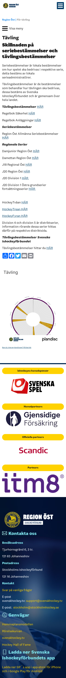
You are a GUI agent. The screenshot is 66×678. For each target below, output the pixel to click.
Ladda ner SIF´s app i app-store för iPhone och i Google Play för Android (31, 669)
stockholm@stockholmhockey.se (36, 607)
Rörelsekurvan (12, 631)
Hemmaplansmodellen (17, 624)
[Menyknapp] (60, 5)
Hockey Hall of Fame (16, 645)
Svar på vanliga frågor (17, 590)
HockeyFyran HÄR (14, 216)
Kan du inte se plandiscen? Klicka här (16, 347)
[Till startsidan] (12, 5)
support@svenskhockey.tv (44, 601)
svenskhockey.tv (13, 638)
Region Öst (8, 19)
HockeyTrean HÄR (14, 209)
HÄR (40, 107)
